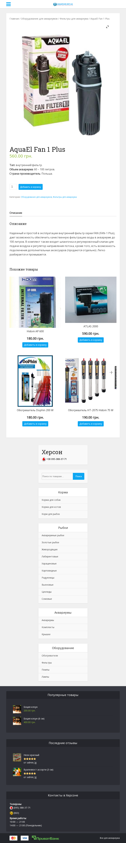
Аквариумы (48, 620)
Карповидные (49, 570)
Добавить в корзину (30, 187)
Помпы (45, 669)
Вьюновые (47, 584)
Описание (16, 213)
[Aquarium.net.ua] (63, 3)
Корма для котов (51, 506)
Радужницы (48, 577)
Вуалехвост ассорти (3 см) (38, 769)
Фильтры (47, 662)
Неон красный (31, 755)
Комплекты (48, 627)
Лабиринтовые (50, 556)
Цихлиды (47, 591)
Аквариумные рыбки (53, 535)
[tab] (16, 213)
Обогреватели (50, 655)
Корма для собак (51, 499)
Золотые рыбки (50, 542)
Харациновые (49, 563)
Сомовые (47, 598)
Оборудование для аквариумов (39, 18)
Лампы (45, 676)
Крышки (46, 634)
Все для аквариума (110, 837)
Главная (14, 18)
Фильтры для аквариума (74, 18)
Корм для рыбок (51, 514)
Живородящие (50, 549)
